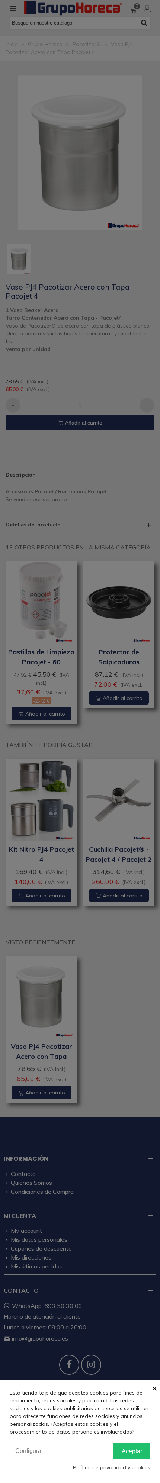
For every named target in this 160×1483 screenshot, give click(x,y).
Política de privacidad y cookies (111, 1467)
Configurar (29, 1451)
